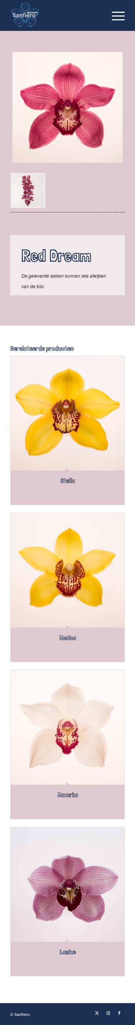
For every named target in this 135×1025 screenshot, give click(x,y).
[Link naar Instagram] (108, 1012)
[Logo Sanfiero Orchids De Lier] (56, 15)
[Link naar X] (96, 1012)
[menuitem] (114, 15)
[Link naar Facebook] (119, 1012)
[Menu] (114, 15)
